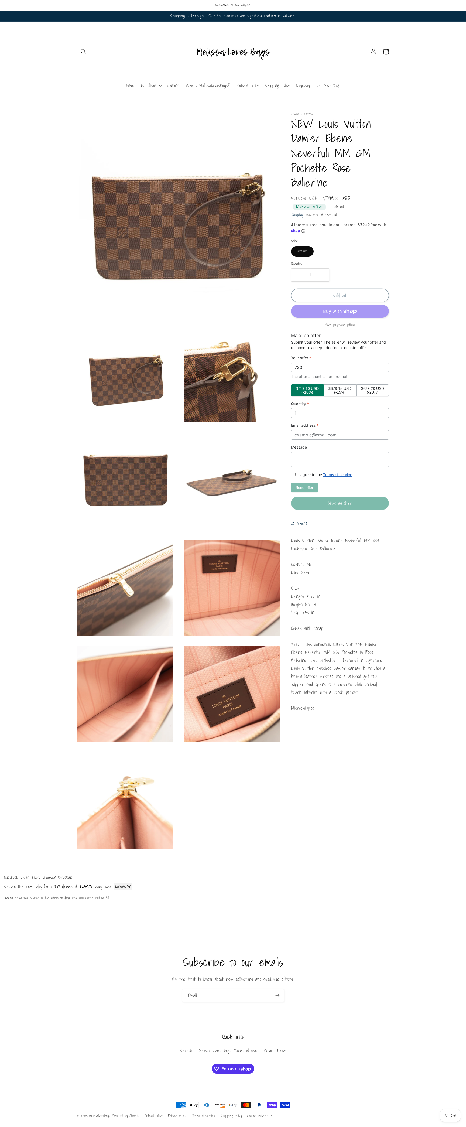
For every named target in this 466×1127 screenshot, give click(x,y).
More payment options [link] (340, 324)
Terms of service (337, 474)
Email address (304, 425)
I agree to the (326, 474)
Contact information (259, 1115)
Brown (305, 252)
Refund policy (154, 1115)
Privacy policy (177, 1115)
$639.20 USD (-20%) (372, 390)
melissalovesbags (99, 1115)
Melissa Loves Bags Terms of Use (228, 1050)
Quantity (296, 264)
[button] (83, 52)
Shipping (297, 214)
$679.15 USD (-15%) (339, 390)
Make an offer (309, 206)
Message (299, 447)
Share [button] (302, 523)
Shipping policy (231, 1115)
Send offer (304, 487)
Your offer (301, 358)
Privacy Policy (275, 1050)
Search (186, 1050)
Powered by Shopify (125, 1115)
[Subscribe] (277, 995)
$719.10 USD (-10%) (307, 390)
